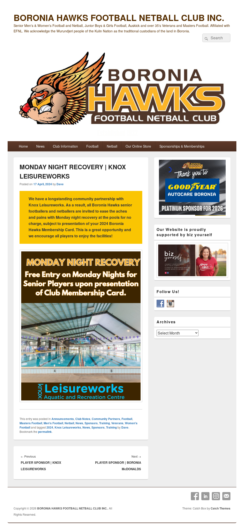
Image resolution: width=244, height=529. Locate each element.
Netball (112, 146)
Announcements (62, 419)
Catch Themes (220, 508)
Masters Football (31, 423)
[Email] (226, 496)
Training (104, 423)
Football (92, 146)
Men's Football (53, 423)
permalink (45, 431)
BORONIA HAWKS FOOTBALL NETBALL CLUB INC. (119, 17)
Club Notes (82, 419)
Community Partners (106, 419)
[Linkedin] (205, 496)
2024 (49, 427)
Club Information (65, 146)
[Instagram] (216, 496)
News (40, 146)
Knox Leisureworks (68, 427)
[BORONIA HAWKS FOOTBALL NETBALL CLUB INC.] (122, 95)
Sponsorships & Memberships (181, 146)
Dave (60, 184)
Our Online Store (138, 146)
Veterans (117, 423)
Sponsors (91, 423)
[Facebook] (195, 496)
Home (23, 146)
